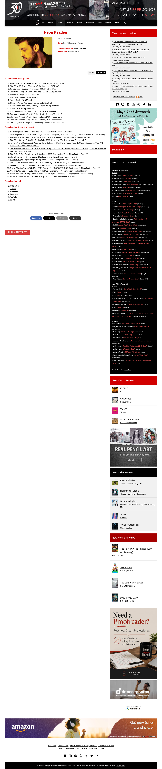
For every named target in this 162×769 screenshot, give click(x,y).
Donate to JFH (74, 748)
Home (42, 23)
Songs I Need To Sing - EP (131, 484)
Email (62, 218)
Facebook (14, 191)
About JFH (52, 746)
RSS (141, 97)
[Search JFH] (125, 23)
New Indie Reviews (123, 472)
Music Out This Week (124, 162)
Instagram (14, 194)
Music (50, 23)
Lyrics (100, 23)
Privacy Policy (121, 765)
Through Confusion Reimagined (133, 494)
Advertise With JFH (106, 746)
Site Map (84, 746)
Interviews (90, 23)
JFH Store (62, 748)
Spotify (13, 200)
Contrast (123, 518)
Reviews (70, 23)
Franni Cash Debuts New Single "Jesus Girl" (130, 57)
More (117, 23)
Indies (79, 23)
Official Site (14, 186)
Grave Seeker (126, 528)
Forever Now (125, 402)
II (120, 391)
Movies (108, 23)
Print (75, 218)
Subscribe (93, 748)
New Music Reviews (123, 380)
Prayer (84, 748)
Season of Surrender (128, 423)
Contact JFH (63, 746)
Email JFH (74, 746)
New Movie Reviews (123, 537)
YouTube (13, 197)
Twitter (13, 189)
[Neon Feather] (30, 52)
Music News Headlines (125, 33)
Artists (59, 23)
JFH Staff (93, 746)
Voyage (123, 412)
